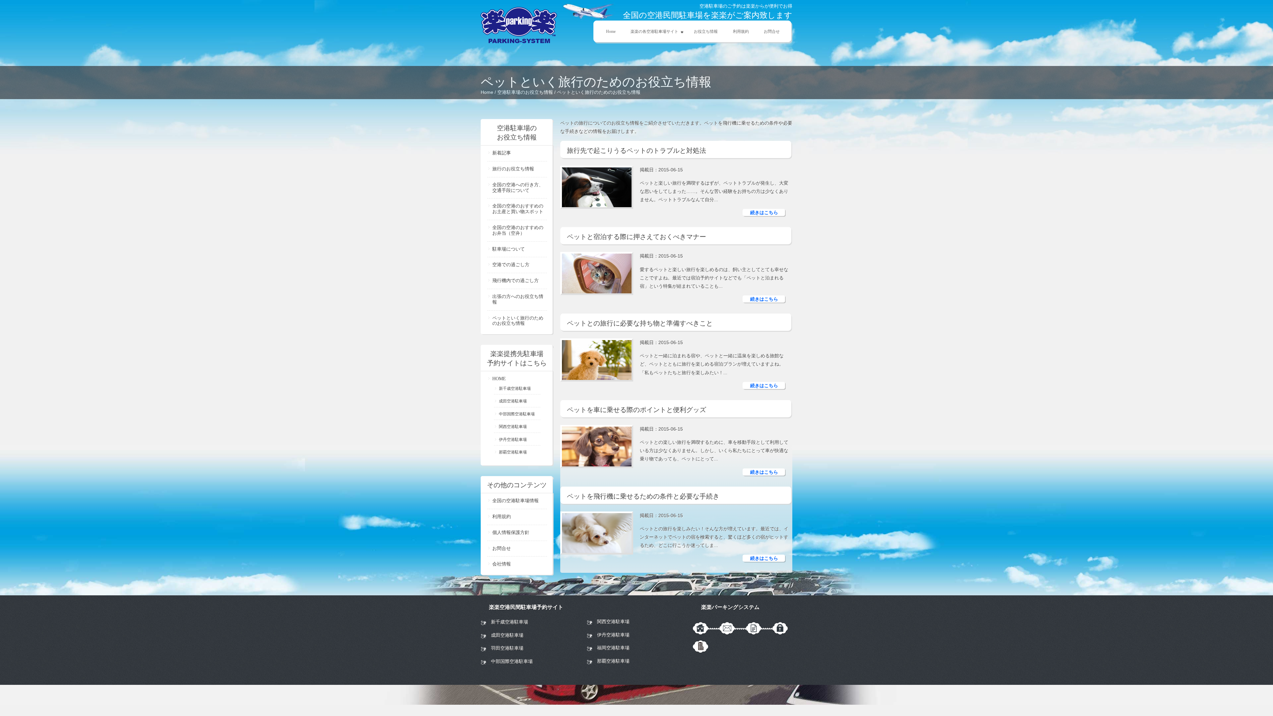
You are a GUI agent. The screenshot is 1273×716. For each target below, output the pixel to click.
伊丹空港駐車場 (513, 439)
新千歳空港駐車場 (515, 388)
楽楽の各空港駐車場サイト (650, 31)
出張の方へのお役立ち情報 (517, 299)
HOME (499, 378)
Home (611, 31)
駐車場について (508, 249)
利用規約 (741, 31)
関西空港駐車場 (513, 426)
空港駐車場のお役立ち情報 (525, 92)
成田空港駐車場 (513, 401)
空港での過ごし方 (510, 264)
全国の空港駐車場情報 (515, 500)
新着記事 (501, 152)
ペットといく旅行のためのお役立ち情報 (517, 321)
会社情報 (501, 564)
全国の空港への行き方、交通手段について (517, 187)
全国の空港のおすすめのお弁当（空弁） (517, 230)
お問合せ (772, 31)
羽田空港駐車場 (507, 648)
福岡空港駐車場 (613, 647)
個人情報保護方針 (510, 532)
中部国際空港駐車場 (517, 414)
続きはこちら (764, 212)
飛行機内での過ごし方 (515, 280)
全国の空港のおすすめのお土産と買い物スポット (517, 209)
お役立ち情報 (706, 31)
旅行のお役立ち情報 (513, 168)
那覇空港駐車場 (513, 452)
